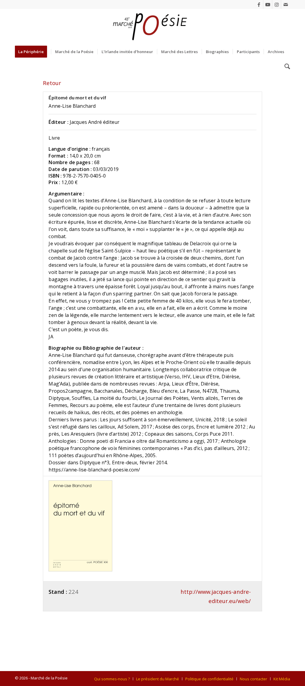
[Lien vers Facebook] (258, 4)
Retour (52, 83)
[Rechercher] (285, 66)
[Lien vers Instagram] (276, 4)
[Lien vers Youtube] (267, 4)
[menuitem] (33, 51)
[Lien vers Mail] (285, 4)
